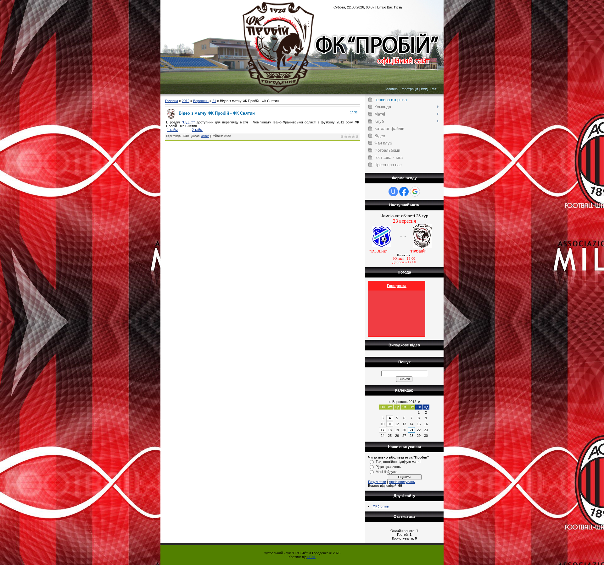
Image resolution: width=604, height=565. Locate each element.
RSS (433, 89)
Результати (377, 482)
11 (390, 424)
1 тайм (172, 130)
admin (205, 136)
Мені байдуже (386, 472)
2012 (185, 101)
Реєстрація (409, 89)
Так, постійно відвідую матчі (398, 462)
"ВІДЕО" (188, 122)
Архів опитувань (402, 482)
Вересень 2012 (404, 402)
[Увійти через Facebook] (404, 191)
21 (214, 101)
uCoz (311, 557)
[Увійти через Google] (415, 192)
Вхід (424, 89)
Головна (391, 89)
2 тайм (197, 130)
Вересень (201, 101)
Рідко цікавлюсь (388, 467)
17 (382, 430)
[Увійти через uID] (393, 191)
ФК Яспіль (381, 506)
